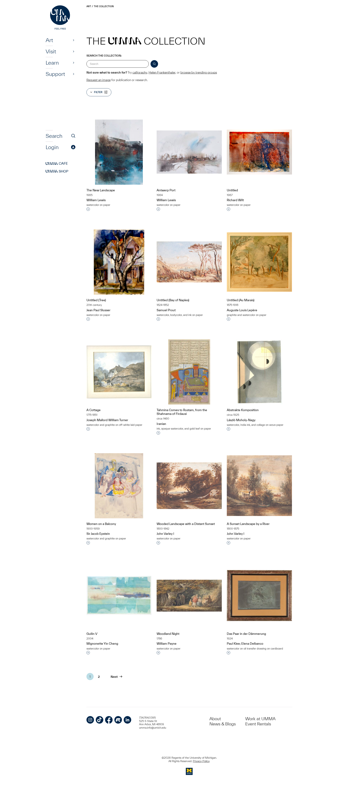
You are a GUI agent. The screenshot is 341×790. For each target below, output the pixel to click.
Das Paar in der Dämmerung (246, 633)
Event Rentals (258, 723)
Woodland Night (168, 633)
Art (49, 40)
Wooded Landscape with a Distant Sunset (186, 523)
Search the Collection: (104, 55)
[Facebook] (109, 720)
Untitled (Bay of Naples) (173, 300)
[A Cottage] (119, 371)
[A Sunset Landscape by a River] (259, 485)
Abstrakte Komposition (243, 410)
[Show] (73, 40)
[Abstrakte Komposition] (259, 371)
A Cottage (93, 410)
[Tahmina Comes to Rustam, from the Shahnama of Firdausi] (189, 371)
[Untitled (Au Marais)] (259, 262)
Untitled (232, 190)
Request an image (98, 80)
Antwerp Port (166, 190)
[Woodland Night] (189, 596)
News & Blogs (222, 723)
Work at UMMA (260, 718)
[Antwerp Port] (189, 152)
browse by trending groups (198, 72)
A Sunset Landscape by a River (248, 523)
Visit (51, 51)
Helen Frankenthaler (162, 72)
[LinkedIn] (127, 720)
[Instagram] (90, 720)
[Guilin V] (119, 595)
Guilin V (91, 633)
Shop (57, 171)
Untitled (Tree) (96, 300)
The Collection (104, 6)
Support (55, 74)
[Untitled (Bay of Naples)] (189, 261)
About (215, 718)
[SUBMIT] (154, 64)
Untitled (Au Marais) (240, 300)
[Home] (60, 17)
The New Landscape (100, 190)
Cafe (57, 164)
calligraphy (139, 72)
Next (114, 676)
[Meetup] (118, 720)
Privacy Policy (201, 761)
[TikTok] (99, 720)
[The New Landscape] (119, 152)
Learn (52, 63)
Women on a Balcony (101, 523)
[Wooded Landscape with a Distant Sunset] (189, 485)
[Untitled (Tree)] (119, 262)
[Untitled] (259, 152)
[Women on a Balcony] (119, 485)
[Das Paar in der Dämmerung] (259, 595)
